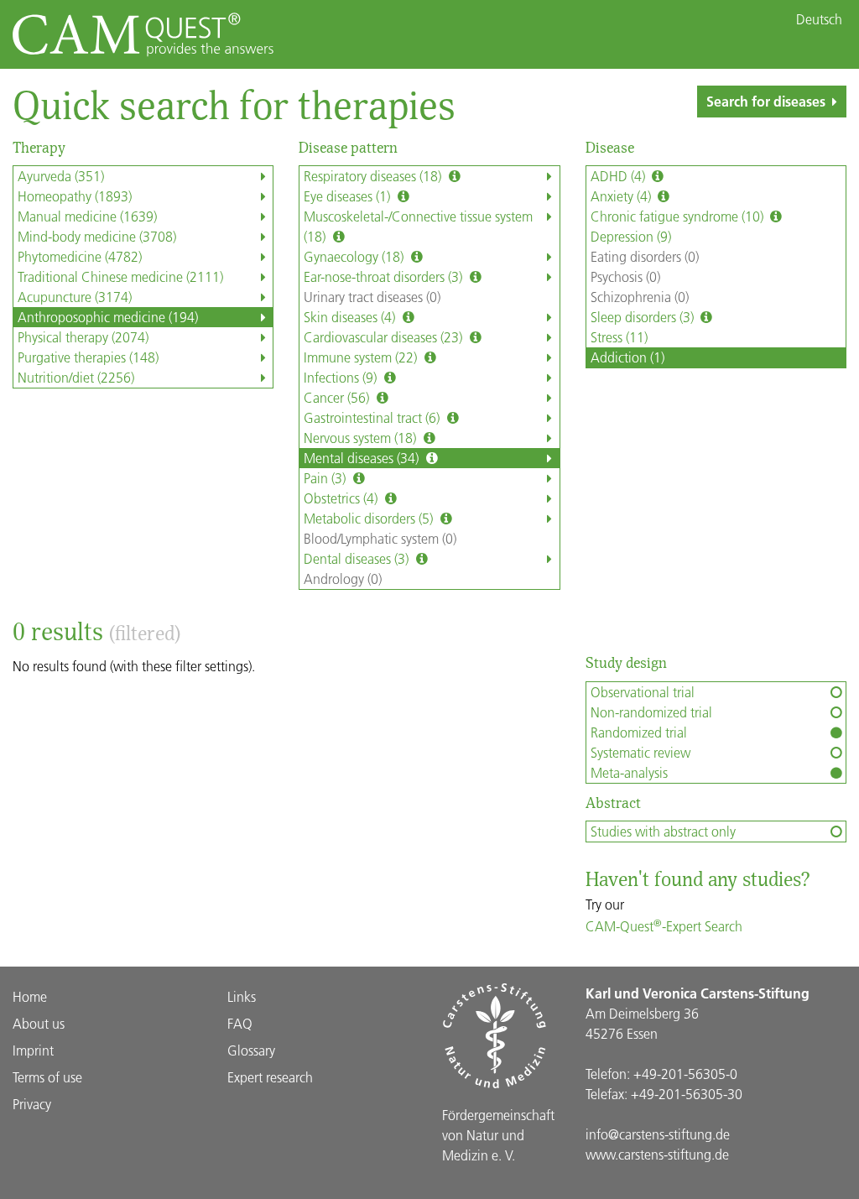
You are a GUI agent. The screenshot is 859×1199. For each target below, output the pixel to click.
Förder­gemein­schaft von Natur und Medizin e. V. (498, 1135)
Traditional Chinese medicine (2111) (120, 276)
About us (39, 1023)
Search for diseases (765, 101)
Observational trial (643, 692)
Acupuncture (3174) (75, 296)
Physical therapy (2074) (83, 337)
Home (30, 996)
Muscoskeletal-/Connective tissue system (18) (418, 226)
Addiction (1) (627, 357)
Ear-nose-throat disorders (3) (385, 276)
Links (241, 996)
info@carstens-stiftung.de (658, 1134)
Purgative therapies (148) (88, 357)
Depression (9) (631, 236)
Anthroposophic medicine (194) (108, 317)
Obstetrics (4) (342, 498)
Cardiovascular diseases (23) (385, 337)
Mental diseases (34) (363, 458)
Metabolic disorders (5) (370, 518)
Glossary (251, 1050)
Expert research (270, 1077)
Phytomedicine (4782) (80, 256)
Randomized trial (639, 732)
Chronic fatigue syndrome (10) (679, 216)
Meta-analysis (629, 772)
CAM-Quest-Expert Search (664, 926)
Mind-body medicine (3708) (97, 236)
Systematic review (640, 752)
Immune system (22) (362, 357)
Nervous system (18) (361, 437)
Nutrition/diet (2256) (76, 377)
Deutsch (819, 19)
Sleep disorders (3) (644, 317)
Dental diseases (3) (358, 558)
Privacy (32, 1104)
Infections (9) (342, 377)
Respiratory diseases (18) (374, 176)
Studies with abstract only (663, 831)
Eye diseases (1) (348, 196)
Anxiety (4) (622, 196)
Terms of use (47, 1077)
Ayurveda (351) (61, 176)
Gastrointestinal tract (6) (373, 417)
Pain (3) (326, 478)
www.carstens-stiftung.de (657, 1154)
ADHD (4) (619, 176)
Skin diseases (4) (351, 317)
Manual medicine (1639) (87, 216)
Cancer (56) (338, 397)
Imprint (33, 1050)
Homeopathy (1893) (75, 196)
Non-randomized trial (651, 712)
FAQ (239, 1023)
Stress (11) (619, 337)
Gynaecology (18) (355, 256)
